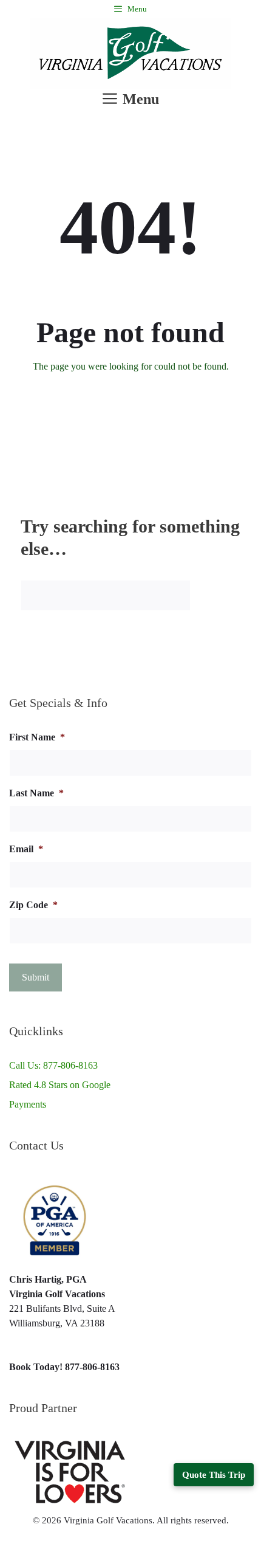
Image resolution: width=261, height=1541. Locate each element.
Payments (27, 1104)
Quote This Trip (213, 1475)
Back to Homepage (130, 405)
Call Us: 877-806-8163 (53, 1065)
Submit (35, 977)
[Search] (218, 595)
